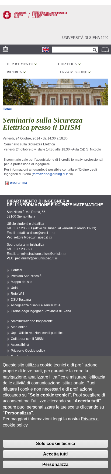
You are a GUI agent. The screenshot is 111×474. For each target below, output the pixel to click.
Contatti (16, 270)
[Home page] (35, 18)
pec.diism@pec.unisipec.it (34, 258)
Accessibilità (20, 345)
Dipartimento (20, 63)
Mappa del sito (21, 282)
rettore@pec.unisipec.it (31, 237)
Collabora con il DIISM (27, 339)
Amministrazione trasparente (32, 321)
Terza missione (72, 71)
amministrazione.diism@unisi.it (39, 254)
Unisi (14, 288)
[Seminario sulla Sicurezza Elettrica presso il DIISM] (45, 50)
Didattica (67, 63)
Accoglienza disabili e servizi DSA (36, 305)
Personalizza (55, 464)
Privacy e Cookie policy (28, 350)
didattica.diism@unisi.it (33, 233)
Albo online (19, 327)
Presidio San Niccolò (26, 276)
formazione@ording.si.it (50, 174)
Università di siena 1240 (85, 38)
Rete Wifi (17, 294)
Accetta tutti (55, 454)
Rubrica (106, 49)
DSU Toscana (21, 300)
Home (7, 109)
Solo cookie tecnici (55, 443)
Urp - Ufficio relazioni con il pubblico (37, 333)
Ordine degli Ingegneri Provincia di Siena (41, 311)
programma (18, 183)
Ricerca (14, 71)
